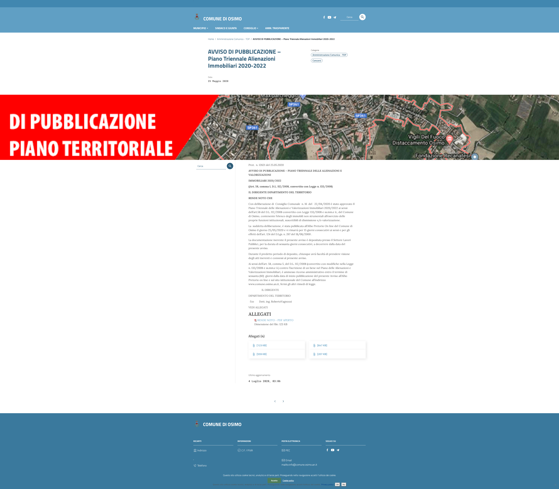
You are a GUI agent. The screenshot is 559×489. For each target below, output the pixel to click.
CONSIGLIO (250, 28)
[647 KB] (322, 345)
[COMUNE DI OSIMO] (197, 16)
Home (211, 39)
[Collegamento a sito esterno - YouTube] (329, 17)
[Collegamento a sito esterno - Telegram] (334, 17)
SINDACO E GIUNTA (226, 28)
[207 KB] (322, 354)
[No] (555, 484)
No (344, 484)
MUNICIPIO (199, 28)
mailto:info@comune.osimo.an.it (299, 465)
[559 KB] (262, 354)
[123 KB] (262, 345)
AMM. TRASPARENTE (277, 28)
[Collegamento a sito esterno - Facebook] (324, 17)
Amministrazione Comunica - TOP (233, 39)
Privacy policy (327, 484)
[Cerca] (362, 17)
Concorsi (317, 60)
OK (337, 484)
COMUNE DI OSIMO (222, 18)
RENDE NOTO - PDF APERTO (275, 320)
